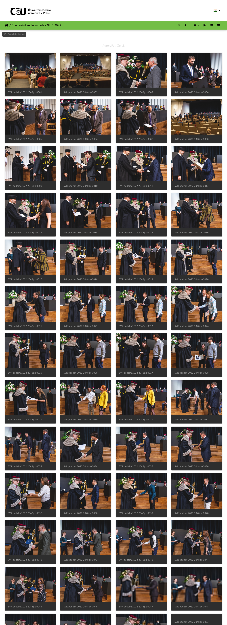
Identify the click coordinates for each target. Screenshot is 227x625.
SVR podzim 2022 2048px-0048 (191, 606)
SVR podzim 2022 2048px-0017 (25, 279)
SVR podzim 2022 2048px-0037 (25, 513)
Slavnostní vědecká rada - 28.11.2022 (36, 25)
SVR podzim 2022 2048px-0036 (191, 466)
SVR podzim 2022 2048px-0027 (136, 372)
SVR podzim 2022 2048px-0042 (80, 559)
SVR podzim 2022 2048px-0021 (25, 326)
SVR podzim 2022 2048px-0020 (191, 279)
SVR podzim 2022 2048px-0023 (136, 326)
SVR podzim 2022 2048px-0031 (136, 419)
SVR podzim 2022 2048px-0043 (136, 559)
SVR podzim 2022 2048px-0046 (80, 606)
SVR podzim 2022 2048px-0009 (25, 185)
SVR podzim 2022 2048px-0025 (25, 372)
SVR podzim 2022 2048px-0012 (191, 185)
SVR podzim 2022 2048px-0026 (80, 372)
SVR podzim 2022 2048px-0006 (80, 139)
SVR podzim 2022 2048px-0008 (191, 139)
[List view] (218, 25)
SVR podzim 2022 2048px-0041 (25, 559)
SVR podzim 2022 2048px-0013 (25, 232)
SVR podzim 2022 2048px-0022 (80, 326)
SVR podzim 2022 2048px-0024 (191, 326)
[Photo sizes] (196, 25)
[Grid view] (211, 25)
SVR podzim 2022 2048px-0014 (80, 232)
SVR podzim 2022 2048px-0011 (136, 185)
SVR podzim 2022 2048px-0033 (25, 466)
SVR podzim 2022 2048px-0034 (80, 466)
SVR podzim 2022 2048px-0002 (80, 92)
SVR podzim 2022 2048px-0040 (191, 513)
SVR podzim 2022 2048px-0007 (136, 139)
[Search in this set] (179, 25)
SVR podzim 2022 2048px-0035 (136, 466)
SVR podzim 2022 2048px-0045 (25, 606)
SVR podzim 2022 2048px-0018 (80, 279)
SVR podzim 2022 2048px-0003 (136, 92)
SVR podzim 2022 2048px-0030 (80, 419)
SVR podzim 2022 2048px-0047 (136, 606)
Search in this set (16, 34)
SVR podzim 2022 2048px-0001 (25, 92)
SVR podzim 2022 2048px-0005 (25, 139)
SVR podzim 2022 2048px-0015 (136, 232)
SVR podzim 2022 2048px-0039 (136, 513)
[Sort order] (187, 25)
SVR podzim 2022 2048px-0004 (191, 92)
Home (6, 25)
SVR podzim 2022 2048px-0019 (136, 279)
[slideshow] (204, 25)
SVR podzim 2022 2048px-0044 (191, 559)
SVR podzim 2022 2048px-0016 (191, 232)
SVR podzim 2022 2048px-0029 (25, 419)
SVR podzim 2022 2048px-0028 (191, 372)
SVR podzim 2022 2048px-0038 (80, 513)
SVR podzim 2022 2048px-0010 (80, 185)
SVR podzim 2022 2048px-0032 (191, 419)
